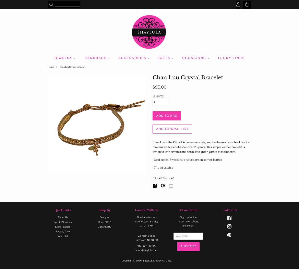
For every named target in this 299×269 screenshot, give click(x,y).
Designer (105, 217)
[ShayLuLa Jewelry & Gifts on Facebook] (229, 218)
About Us (63, 217)
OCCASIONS (194, 58)
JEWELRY (64, 58)
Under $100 (104, 222)
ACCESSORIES (133, 58)
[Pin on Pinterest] (163, 185)
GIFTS (165, 58)
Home (51, 67)
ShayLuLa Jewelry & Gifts (157, 260)
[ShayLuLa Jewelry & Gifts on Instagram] (229, 227)
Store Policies (62, 226)
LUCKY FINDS (231, 58)
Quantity (158, 96)
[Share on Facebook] (155, 185)
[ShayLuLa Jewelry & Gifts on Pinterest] (229, 236)
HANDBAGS (96, 58)
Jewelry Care (63, 231)
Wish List (63, 236)
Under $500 (104, 226)
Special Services (62, 222)
